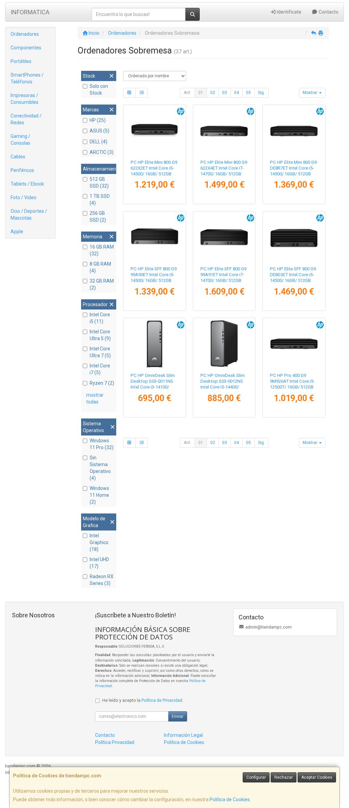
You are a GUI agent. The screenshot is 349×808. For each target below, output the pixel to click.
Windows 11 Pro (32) (101, 444)
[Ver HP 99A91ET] (224, 237)
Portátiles (21, 61)
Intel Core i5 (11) (100, 318)
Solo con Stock (99, 89)
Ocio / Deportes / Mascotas (29, 214)
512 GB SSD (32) (99, 182)
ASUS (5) (99, 130)
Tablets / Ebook (27, 184)
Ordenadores (25, 34)
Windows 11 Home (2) (99, 495)
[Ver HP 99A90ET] (154, 237)
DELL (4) (98, 141)
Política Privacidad (114, 742)
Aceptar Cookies (316, 777)
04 (236, 92)
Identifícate (288, 12)
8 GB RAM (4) (100, 267)
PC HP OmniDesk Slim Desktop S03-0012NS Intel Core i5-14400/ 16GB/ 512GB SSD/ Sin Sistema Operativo (222, 387)
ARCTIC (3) (101, 152)
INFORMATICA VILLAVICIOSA (30, 14)
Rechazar (283, 777)
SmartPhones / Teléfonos (27, 78)
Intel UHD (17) (99, 563)
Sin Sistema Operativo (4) (100, 468)
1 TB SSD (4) (100, 199)
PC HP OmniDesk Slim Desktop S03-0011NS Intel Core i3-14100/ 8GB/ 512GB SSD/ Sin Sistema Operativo (153, 387)
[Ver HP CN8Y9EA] (154, 343)
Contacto (328, 12)
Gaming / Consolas (20, 139)
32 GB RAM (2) (102, 284)
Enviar (177, 716)
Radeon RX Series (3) (101, 580)
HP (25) (98, 120)
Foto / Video (23, 197)
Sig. (261, 92)
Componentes (26, 47)
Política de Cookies (230, 799)
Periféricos (22, 170)
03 (224, 92)
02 (212, 92)
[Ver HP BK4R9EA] (224, 343)
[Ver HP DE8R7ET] (294, 130)
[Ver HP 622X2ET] (154, 130)
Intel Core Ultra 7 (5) (100, 352)
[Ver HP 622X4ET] (224, 130)
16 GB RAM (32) (102, 250)
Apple (17, 231)
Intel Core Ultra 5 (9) (100, 335)
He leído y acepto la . (142, 700)
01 (200, 92)
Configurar (256, 777)
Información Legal (183, 735)
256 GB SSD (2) (98, 216)
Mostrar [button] (310, 92)
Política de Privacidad (161, 700)
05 (248, 92)
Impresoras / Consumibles (25, 99)
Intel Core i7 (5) (100, 369)
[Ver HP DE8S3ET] (294, 237)
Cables (18, 156)
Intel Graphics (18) (99, 542)
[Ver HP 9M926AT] (294, 343)
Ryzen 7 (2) (102, 383)
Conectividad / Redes (26, 119)
